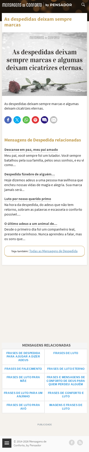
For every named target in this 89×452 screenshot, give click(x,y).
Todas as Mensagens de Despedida (53, 251)
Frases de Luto (65, 353)
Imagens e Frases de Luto (65, 406)
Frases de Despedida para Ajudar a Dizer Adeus (23, 357)
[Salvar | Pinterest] (35, 119)
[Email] (53, 119)
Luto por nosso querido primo (27, 198)
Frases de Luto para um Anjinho (23, 394)
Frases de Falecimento (23, 368)
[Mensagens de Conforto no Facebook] (72, 442)
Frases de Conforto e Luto (66, 394)
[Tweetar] (17, 119)
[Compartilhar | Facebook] (8, 119)
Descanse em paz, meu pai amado (31, 149)
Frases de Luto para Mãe (23, 379)
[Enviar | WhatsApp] (26, 119)
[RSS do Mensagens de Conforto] (80, 442)
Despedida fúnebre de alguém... (29, 174)
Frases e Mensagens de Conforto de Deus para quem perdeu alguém (66, 381)
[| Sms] (44, 119)
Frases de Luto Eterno (65, 368)
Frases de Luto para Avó (23, 406)
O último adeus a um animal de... (30, 223)
